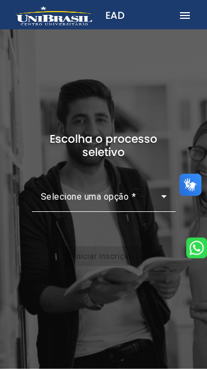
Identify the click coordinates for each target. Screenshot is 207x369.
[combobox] (104, 200)
